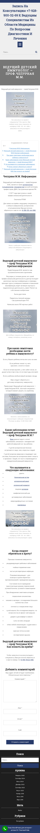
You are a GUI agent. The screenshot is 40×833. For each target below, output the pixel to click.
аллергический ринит (21, 481)
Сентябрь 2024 (20, 778)
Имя (20, 708)
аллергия (25, 489)
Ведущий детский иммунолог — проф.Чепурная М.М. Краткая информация (20, 152)
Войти (20, 810)
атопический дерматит (22, 485)
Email (20, 719)
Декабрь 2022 (20, 784)
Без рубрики (20, 821)
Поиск (36, 51)
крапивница (22, 505)
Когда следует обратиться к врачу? (20, 167)
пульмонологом (7, 187)
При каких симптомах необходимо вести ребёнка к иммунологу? (20, 156)
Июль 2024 (20, 782)
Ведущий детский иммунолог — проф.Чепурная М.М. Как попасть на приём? (20, 170)
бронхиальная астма (21, 477)
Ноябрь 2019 (20, 794)
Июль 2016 (20, 797)
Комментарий (20, 679)
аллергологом (28, 185)
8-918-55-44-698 (29, 210)
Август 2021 (20, 791)
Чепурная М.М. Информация (20, 148)
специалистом (19, 187)
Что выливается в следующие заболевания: (20, 164)
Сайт (20, 730)
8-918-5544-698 (27, 660)
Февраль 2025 (20, 775)
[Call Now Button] (5, 828)
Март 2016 (20, 800)
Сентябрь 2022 (20, 788)
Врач (12, 439)
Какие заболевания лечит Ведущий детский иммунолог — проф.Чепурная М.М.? (20, 161)
